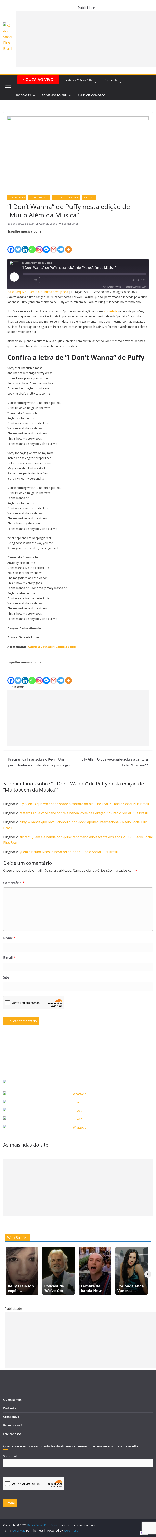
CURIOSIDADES (17, 197)
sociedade (111, 311)
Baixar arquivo (16, 292)
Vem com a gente (79, 80)
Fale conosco (12, 1434)
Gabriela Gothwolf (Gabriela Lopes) (52, 647)
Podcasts (23, 95)
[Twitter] (18, 243)
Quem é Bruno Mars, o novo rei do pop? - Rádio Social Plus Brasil (68, 852)
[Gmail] (53, 243)
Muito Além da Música (66, 197)
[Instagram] (39, 243)
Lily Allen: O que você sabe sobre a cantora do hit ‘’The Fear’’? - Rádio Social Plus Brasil (84, 804)
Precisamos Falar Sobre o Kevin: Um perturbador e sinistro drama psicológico (40, 762)
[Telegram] (60, 243)
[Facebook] (10, 243)
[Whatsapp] (32, 243)
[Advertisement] (78, 718)
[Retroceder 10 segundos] (26, 280)
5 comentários (70, 223)
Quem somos (12, 1400)
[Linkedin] (25, 243)
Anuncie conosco (91, 95)
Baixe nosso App (54, 95)
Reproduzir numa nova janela (48, 292)
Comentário (13, 883)
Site (6, 977)
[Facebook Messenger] (46, 243)
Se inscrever (112, 287)
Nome (9, 938)
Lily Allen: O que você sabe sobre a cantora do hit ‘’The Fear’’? (115, 762)
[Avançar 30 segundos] (45, 280)
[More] (68, 243)
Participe (110, 80)
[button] (94, 82)
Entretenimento (39, 197)
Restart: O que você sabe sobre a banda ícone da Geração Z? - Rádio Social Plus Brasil (83, 813)
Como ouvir (11, 1417)
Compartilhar (136, 287)
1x (35, 280)
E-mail (9, 957)
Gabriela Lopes (48, 223)
